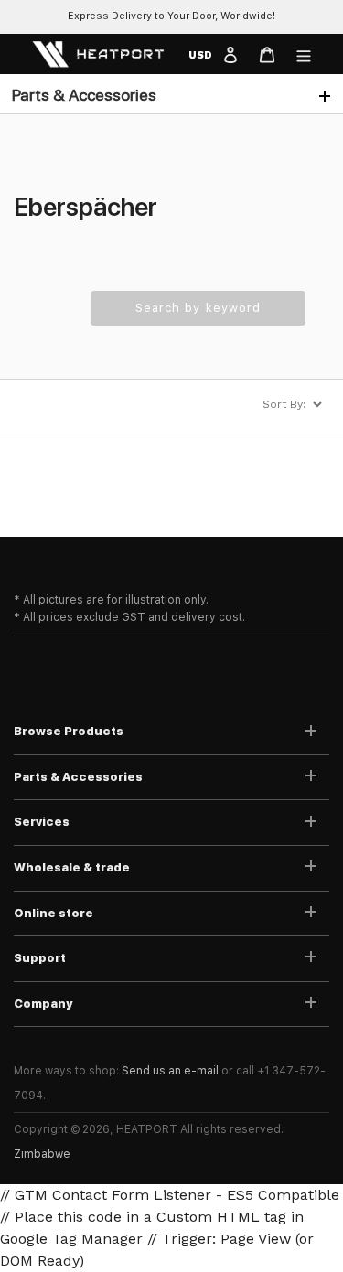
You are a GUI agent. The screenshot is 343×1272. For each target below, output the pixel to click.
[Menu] (303, 54)
